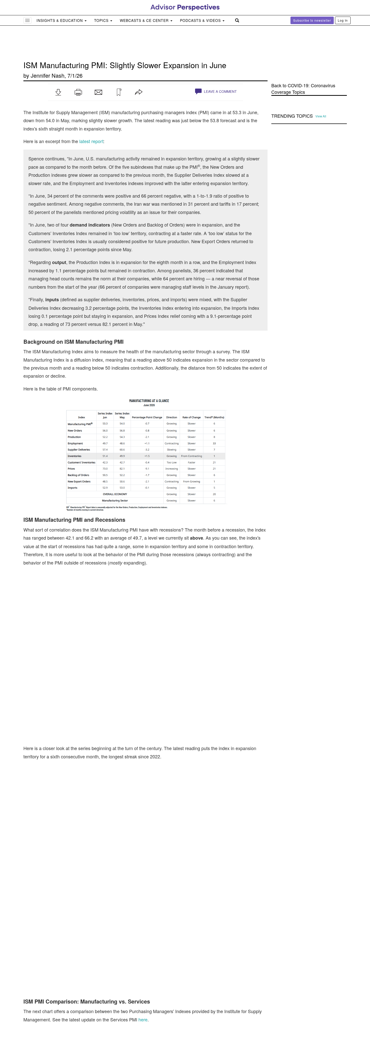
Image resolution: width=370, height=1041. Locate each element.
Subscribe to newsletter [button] (312, 20)
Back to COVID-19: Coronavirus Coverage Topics (303, 88)
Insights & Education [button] (60, 20)
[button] (58, 92)
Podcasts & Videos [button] (201, 20)
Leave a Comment (220, 91)
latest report (91, 141)
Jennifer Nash (47, 75)
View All (320, 116)
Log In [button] (343, 20)
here (142, 1019)
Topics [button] (102, 20)
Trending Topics (292, 115)
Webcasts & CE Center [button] (145, 20)
